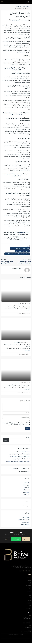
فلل (30, 598)
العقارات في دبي (9, 253)
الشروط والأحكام (12, 637)
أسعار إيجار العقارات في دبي (22, 451)
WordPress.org (25, 524)
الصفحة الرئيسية (26, 6)
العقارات (29, 580)
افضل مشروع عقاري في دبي (22, 251)
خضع (27, 428)
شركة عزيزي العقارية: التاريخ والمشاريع (19, 385)
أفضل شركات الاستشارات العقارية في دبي (19, 454)
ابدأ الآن (25, 539)
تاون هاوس (29, 603)
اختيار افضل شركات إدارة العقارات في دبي (19, 456)
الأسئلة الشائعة (28, 585)
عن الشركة (29, 578)
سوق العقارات (18, 6)
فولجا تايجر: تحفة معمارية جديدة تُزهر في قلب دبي (17, 461)
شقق (30, 595)
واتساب (15, 539)
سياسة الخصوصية (19, 637)
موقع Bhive (22, 232)
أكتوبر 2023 (26, 494)
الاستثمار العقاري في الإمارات (22, 253)
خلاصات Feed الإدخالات (23, 519)
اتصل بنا (6, 539)
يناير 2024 (26, 487)
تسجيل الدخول (25, 517)
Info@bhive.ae (28, 627)
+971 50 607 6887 (27, 623)
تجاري (30, 605)
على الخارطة (29, 608)
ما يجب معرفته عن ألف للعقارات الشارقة (18, 306)
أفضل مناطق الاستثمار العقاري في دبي (19, 248)
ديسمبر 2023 (26, 490)
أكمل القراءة (27, 310)
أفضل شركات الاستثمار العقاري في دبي (20, 458)
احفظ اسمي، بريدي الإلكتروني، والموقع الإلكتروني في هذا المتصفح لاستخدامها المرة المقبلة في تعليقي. (16, 423)
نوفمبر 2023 (26, 492)
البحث (27, 437)
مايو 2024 (26, 482)
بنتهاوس (29, 600)
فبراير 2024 (26, 485)
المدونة (29, 583)
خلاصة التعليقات (25, 522)
